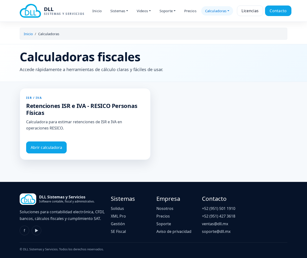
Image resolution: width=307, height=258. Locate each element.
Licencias (250, 10)
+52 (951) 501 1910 (218, 208)
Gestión (118, 223)
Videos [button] (142, 10)
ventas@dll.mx (215, 223)
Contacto (278, 10)
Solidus (117, 208)
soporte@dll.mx (216, 231)
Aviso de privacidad (173, 231)
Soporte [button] (166, 10)
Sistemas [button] (117, 10)
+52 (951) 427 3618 (218, 216)
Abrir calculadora (46, 147)
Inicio (97, 10)
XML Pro (118, 216)
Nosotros (164, 208)
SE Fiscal (118, 231)
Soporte (163, 223)
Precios (190, 10)
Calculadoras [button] (216, 10)
